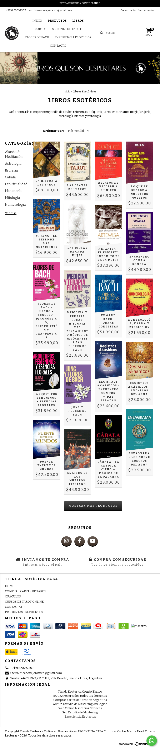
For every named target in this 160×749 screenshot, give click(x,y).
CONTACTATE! (15, 607)
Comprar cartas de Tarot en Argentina (80, 700)
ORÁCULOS (13, 596)
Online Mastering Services (83, 708)
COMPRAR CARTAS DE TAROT (25, 591)
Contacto (58, 45)
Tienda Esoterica (69, 691)
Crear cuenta (128, 10)
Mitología (12, 198)
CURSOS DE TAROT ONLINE (24, 601)
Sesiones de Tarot (66, 29)
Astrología (13, 163)
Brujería (11, 170)
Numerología (15, 205)
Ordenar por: (53, 131)
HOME (9, 586)
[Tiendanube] (137, 745)
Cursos (40, 29)
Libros (78, 20)
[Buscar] (100, 32)
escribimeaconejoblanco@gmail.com (50, 10)
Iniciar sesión (146, 10)
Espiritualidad (16, 184)
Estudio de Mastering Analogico (85, 704)
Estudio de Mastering (83, 712)
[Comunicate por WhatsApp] (151, 740)
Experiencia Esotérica (73, 37)
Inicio (37, 20)
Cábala (10, 177)
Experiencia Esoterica (80, 716)
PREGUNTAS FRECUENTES (24, 612)
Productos (57, 20)
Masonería (13, 191)
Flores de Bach (37, 37)
